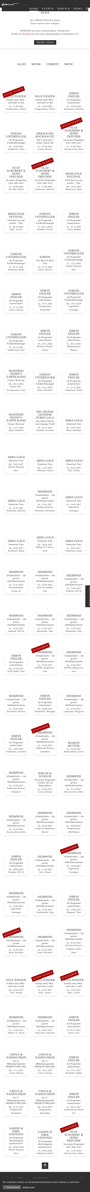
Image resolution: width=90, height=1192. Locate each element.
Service (67, 4)
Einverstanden (13, 1187)
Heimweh (25, 34)
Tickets (32, 23)
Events (54, 4)
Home (42, 4)
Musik (37, 64)
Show (64, 64)
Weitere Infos (29, 1187)
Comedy (51, 64)
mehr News (43, 42)
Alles (26, 64)
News (79, 4)
